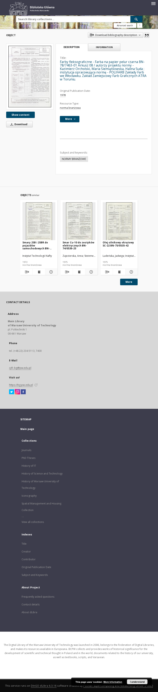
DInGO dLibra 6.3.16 (44, 685)
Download (20, 124)
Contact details (31, 604)
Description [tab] (71, 47)
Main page (27, 429)
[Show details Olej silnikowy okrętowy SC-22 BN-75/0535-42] (131, 272)
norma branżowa (70, 108)
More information (112, 681)
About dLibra (29, 612)
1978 (63, 95)
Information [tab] (104, 47)
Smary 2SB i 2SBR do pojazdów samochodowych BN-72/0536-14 (36, 245)
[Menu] (153, 3)
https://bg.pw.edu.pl (21, 385)
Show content (20, 115)
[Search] (136, 19)
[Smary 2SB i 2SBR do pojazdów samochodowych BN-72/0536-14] (39, 221)
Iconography (29, 495)
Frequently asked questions (38, 596)
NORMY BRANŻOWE (74, 159)
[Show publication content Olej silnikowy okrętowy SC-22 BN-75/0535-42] (119, 272)
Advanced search (125, 25)
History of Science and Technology (42, 473)
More (128, 282)
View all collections (33, 522)
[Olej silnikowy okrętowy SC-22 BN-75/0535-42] (119, 221)
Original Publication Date (36, 567)
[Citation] (146, 35)
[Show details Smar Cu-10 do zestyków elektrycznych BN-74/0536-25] (91, 272)
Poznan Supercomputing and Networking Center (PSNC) (118, 685)
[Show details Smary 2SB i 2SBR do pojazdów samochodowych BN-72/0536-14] (51, 272)
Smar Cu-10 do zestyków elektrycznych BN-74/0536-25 (78, 245)
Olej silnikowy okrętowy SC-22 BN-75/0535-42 (118, 244)
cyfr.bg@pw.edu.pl (20, 368)
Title (24, 543)
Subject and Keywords (35, 575)
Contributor (29, 559)
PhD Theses (28, 458)
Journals (26, 450)
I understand (137, 682)
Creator (26, 551)
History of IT (29, 465)
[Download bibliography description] (26, 272)
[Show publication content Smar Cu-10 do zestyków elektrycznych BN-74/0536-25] (79, 272)
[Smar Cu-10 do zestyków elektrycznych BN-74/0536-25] (79, 221)
